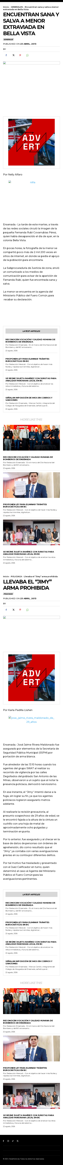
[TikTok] (13, 1141)
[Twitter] (13, 55)
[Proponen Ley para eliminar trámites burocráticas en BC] (31, 485)
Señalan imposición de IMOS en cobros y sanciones (29, 398)
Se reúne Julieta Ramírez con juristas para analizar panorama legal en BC (31, 379)
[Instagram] (8, 1141)
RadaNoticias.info (17, 49)
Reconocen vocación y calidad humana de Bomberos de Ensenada (30, 340)
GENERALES (17, 7)
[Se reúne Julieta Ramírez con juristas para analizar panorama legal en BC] (31, 532)
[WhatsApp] (27, 55)
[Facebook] (6, 55)
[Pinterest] (20, 55)
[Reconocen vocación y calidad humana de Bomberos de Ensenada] (31, 438)
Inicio (6, 7)
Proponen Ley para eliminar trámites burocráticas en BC (27, 360)
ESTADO (9, 356)
